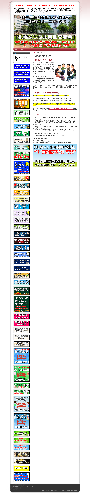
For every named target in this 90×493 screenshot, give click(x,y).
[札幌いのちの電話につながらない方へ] (22, 346)
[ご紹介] (22, 442)
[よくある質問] (22, 318)
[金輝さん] (22, 456)
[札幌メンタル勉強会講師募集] (22, 393)
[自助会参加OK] (22, 294)
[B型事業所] (22, 215)
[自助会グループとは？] (22, 229)
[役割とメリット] (22, 243)
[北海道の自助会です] (22, 201)
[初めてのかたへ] (22, 277)
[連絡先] (22, 82)
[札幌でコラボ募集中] (22, 149)
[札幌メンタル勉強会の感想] (22, 387)
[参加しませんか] (22, 311)
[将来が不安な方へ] (22, 332)
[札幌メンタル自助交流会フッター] (55, 166)
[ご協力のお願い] (22, 263)
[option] (45, 31)
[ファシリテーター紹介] (22, 128)
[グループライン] (22, 135)
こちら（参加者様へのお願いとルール (60, 109)
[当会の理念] (22, 325)
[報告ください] (22, 180)
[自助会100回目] (22, 68)
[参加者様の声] (22, 435)
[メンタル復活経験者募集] (22, 194)
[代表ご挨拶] (22, 470)
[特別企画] (22, 428)
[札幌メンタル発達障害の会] (22, 411)
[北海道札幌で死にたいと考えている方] (22, 173)
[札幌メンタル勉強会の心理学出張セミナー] (22, 159)
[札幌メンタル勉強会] (22, 381)
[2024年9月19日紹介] (22, 449)
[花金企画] (22, 363)
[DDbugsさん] (22, 463)
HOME (35, 52)
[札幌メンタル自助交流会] (45, 31)
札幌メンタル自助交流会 (20, 49)
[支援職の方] (22, 222)
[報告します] (22, 187)
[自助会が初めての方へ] (22, 96)
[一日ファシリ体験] (22, 121)
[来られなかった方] (22, 270)
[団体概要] (22, 75)
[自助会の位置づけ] (22, 256)
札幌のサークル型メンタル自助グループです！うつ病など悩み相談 (58, 490)
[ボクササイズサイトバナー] (22, 480)
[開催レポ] (22, 114)
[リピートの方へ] (22, 284)
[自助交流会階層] (22, 236)
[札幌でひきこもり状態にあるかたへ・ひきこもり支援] (22, 339)
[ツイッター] (22, 208)
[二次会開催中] (22, 142)
